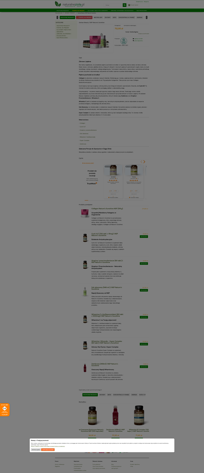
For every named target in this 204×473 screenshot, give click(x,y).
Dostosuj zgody (36, 449)
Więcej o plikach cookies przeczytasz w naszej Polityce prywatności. (48, 446)
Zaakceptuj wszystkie (48, 449)
